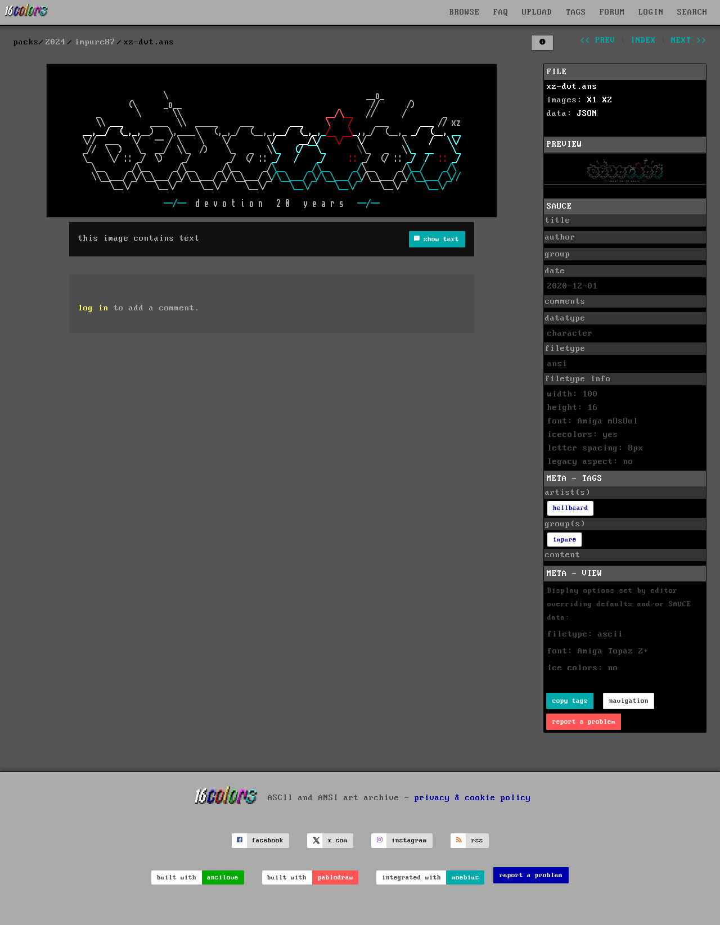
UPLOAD (537, 12)
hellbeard (570, 508)
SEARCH (692, 12)
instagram (409, 840)
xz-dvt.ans (572, 86)
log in (93, 308)
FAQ (500, 12)
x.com (338, 840)
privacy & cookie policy (473, 797)
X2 (607, 100)
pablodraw (335, 877)
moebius (465, 877)
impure (565, 539)
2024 (56, 42)
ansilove (222, 877)
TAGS (576, 12)
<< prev (597, 40)
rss (477, 840)
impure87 (95, 42)
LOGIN (651, 12)
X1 (592, 100)
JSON (587, 113)
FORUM (612, 12)
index (643, 40)
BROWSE (464, 12)
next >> (688, 40)
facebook (268, 840)
